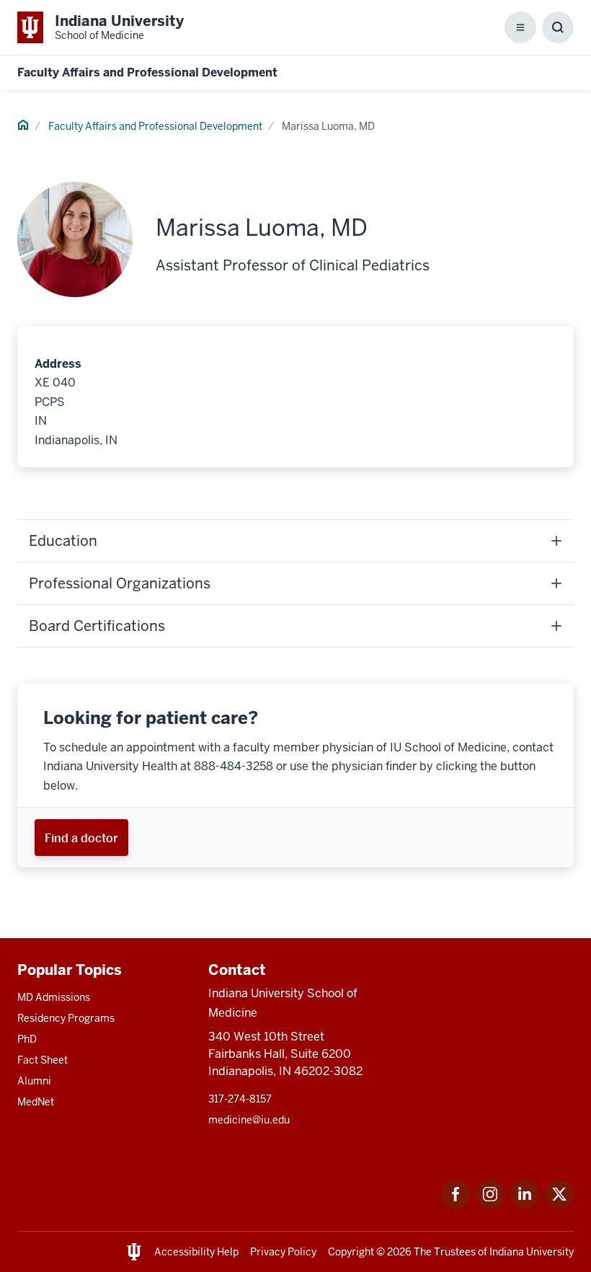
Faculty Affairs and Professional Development (147, 72)
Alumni (34, 1080)
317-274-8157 (240, 1098)
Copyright (351, 1251)
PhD (27, 1039)
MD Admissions (53, 997)
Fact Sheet (42, 1060)
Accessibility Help (196, 1251)
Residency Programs (66, 1018)
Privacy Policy (283, 1251)
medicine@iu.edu (249, 1119)
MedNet (35, 1101)
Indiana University (531, 1251)
